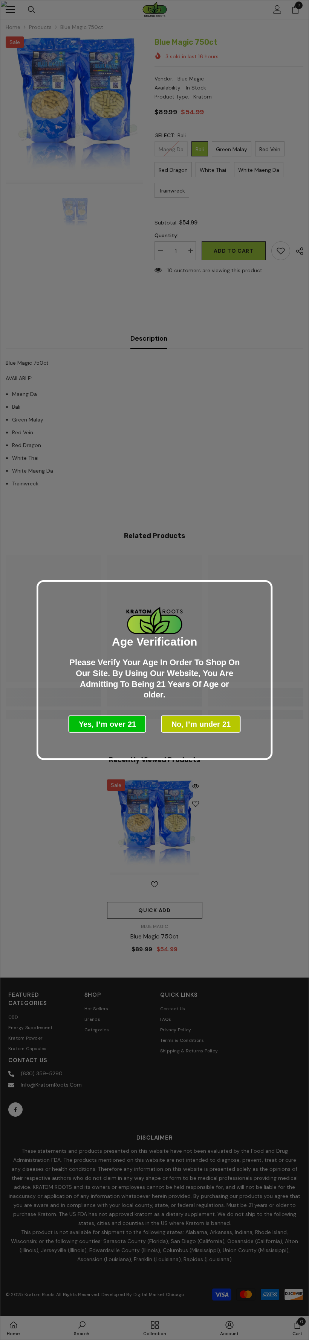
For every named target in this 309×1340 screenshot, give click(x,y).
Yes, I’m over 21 (107, 724)
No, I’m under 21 (201, 724)
